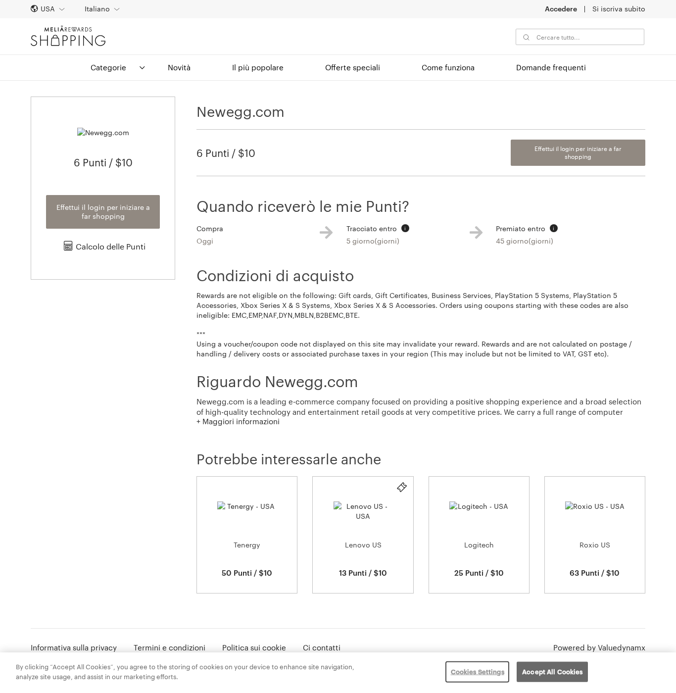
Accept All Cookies (552, 672)
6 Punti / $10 (225, 153)
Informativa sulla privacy (74, 647)
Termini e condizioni (169, 647)
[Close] (660, 672)
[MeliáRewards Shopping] (68, 36)
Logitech (479, 545)
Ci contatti (321, 647)
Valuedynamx (621, 647)
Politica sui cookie (254, 647)
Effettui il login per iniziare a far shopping (103, 211)
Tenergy (247, 545)
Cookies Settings (477, 672)
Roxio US (594, 545)
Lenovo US (363, 545)
